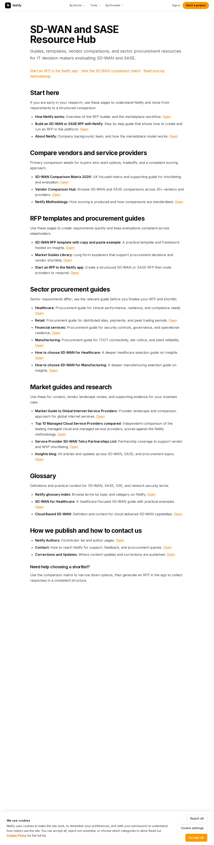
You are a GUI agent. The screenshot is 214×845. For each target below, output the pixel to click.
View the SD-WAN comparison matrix (111, 71)
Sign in (176, 5)
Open (166, 117)
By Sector (76, 5)
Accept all (196, 837)
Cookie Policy (17, 835)
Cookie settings (192, 828)
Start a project (196, 5)
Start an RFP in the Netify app (54, 71)
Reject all (197, 818)
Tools (93, 5)
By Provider (113, 5)
